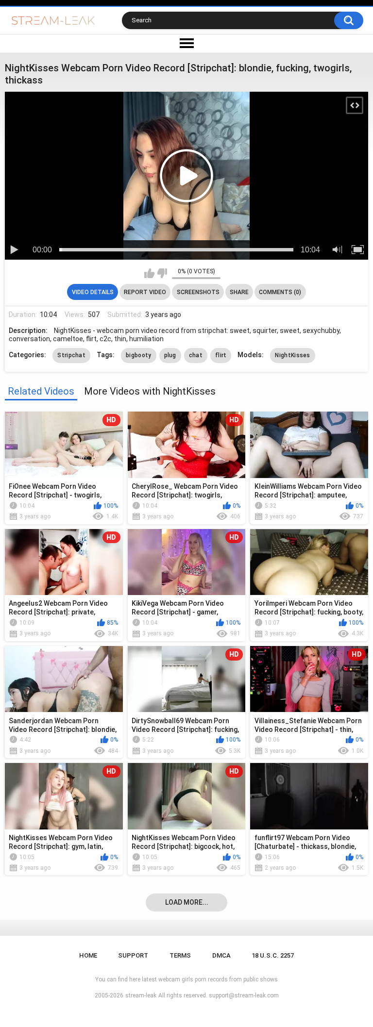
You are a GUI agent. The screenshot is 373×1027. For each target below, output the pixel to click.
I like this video (149, 273)
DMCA (221, 955)
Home (88, 955)
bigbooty (138, 355)
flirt (221, 355)
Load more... (186, 902)
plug (170, 355)
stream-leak (140, 995)
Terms (180, 955)
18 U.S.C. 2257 (273, 955)
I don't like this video (162, 273)
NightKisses (292, 355)
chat (196, 355)
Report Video (145, 292)
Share (239, 292)
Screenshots (198, 292)
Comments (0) (280, 292)
